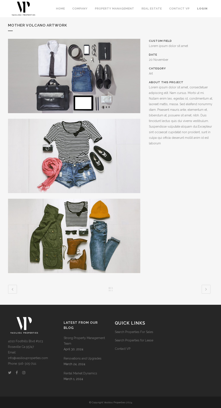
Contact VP (122, 348)
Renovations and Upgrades (82, 358)
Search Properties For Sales (134, 332)
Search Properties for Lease (134, 340)
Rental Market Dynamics (80, 373)
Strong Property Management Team (84, 340)
